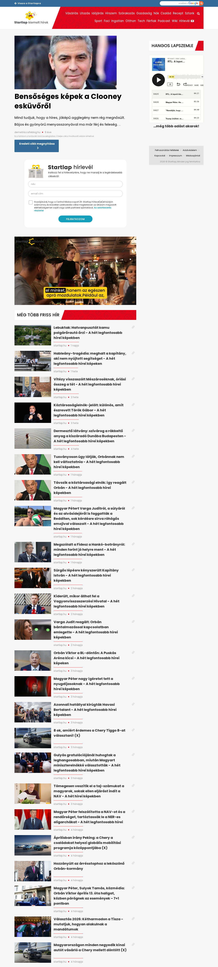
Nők (156, 13)
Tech (141, 21)
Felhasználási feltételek (167, 150)
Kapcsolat (159, 155)
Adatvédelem (190, 150)
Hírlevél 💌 (186, 21)
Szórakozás (127, 13)
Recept (178, 13)
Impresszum (175, 155)
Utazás (85, 13)
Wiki (174, 21)
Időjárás (98, 13)
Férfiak (151, 21)
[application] (75, 271)
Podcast (164, 21)
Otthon (131, 21)
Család (166, 13)
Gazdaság (144, 13)
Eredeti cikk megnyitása (37, 144)
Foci (107, 21)
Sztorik (189, 13)
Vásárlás (71, 13)
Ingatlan (117, 21)
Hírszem (111, 13)
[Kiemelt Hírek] (33, 18)
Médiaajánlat (193, 155)
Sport (98, 21)
